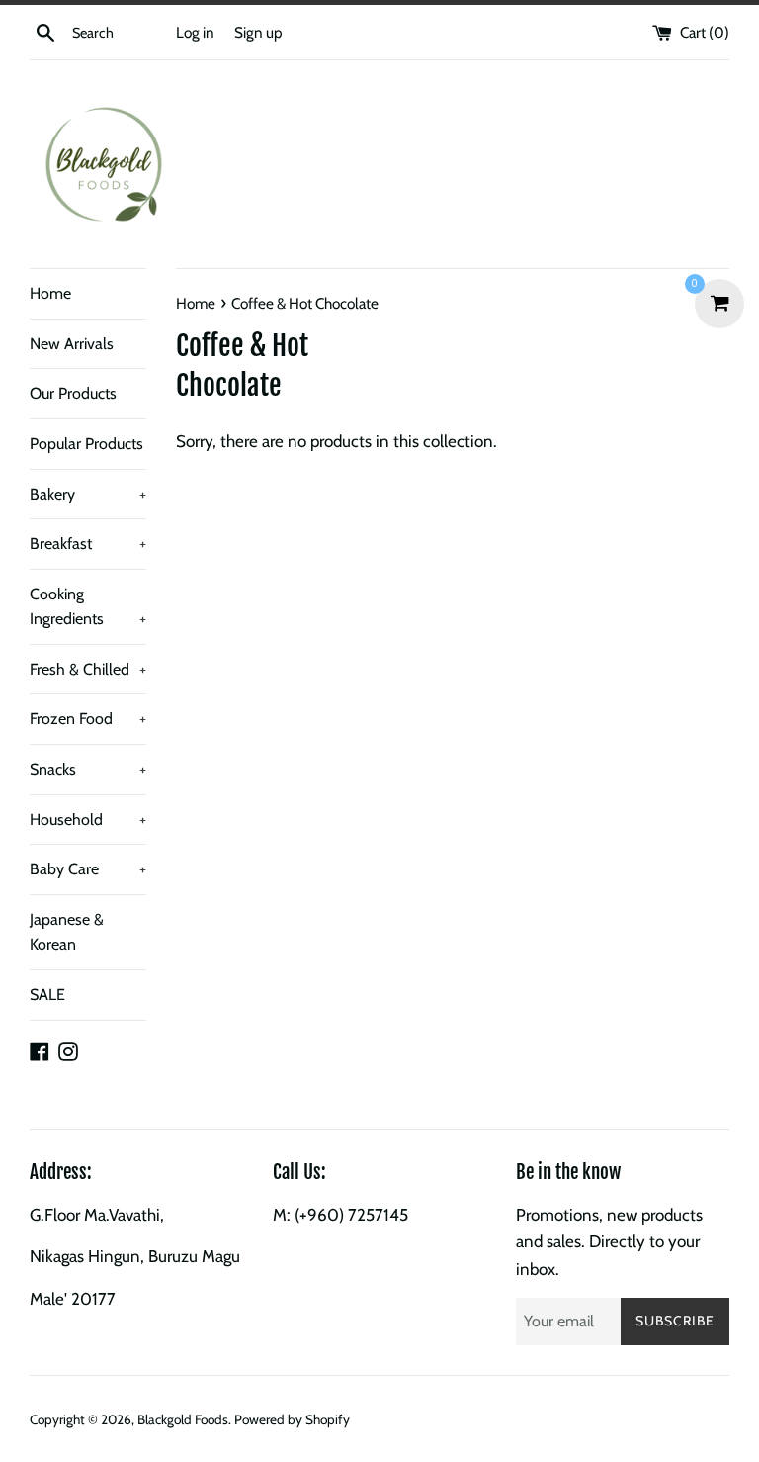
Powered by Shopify (292, 1419)
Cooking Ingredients (88, 607)
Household (88, 819)
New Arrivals (72, 343)
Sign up (258, 32)
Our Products (73, 393)
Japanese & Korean (67, 932)
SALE (47, 994)
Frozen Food (88, 718)
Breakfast (88, 543)
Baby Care (88, 869)
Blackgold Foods (182, 1419)
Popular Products (86, 443)
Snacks (88, 769)
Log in (195, 32)
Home (50, 293)
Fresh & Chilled (88, 669)
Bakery (88, 494)
